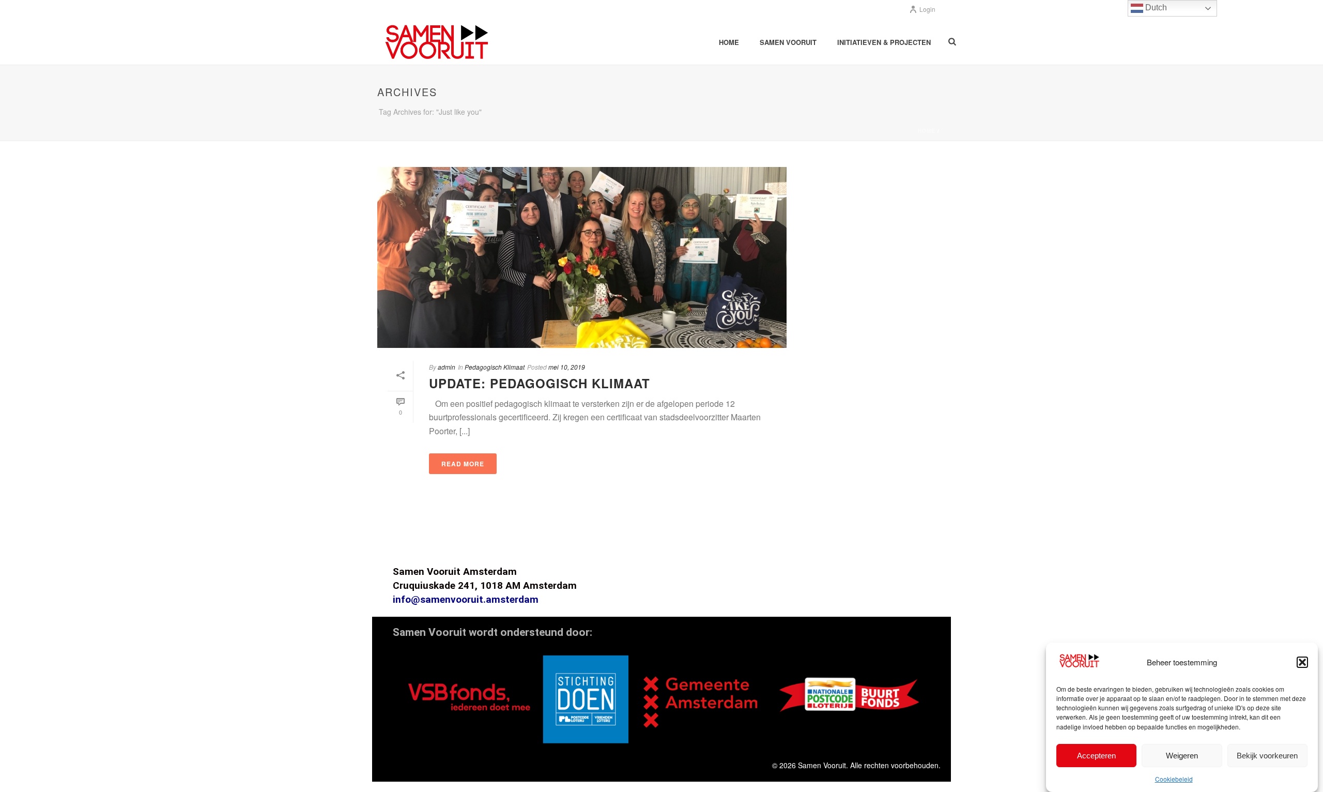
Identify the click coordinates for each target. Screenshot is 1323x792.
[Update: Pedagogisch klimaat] (582, 257)
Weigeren (1182, 755)
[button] (1302, 662)
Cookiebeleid (1174, 778)
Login (927, 9)
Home (729, 42)
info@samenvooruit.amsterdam (466, 599)
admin (446, 366)
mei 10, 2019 (566, 366)
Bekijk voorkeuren (1267, 755)
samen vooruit (788, 42)
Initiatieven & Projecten (884, 42)
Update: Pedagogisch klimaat (539, 383)
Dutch (1155, 7)
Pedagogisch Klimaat (495, 366)
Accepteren (1096, 755)
